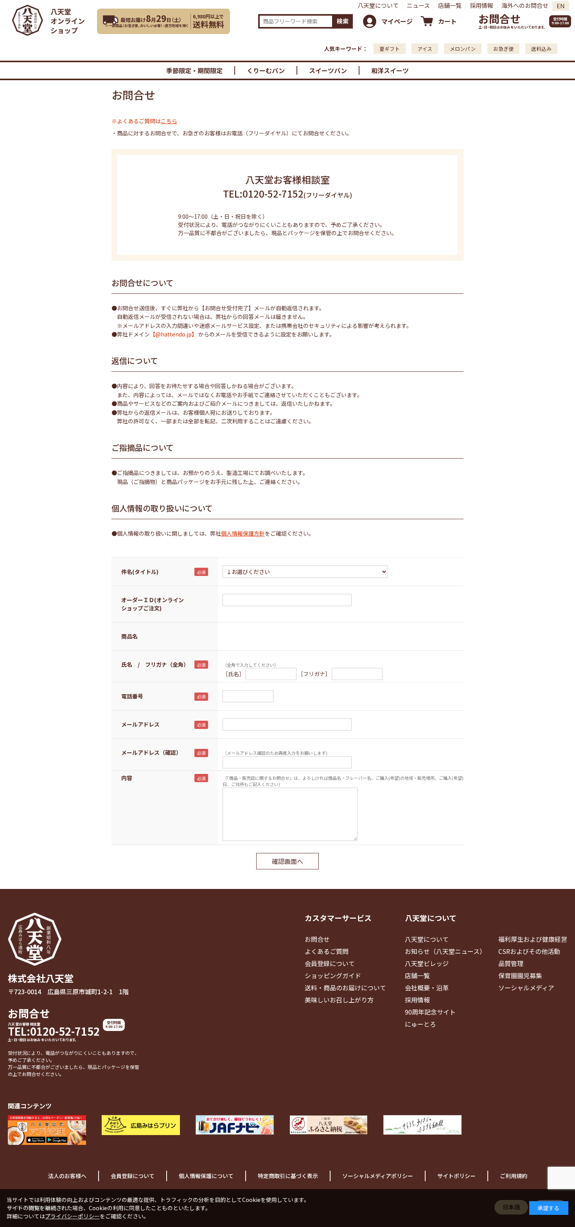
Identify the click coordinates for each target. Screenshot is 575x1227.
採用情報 (481, 5)
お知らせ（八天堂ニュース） (445, 951)
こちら (169, 121)
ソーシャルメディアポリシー (377, 1176)
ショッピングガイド (333, 975)
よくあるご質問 (327, 951)
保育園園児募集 (520, 975)
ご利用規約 (513, 1176)
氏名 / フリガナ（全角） (155, 664)
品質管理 (510, 963)
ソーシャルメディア (526, 987)
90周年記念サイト (430, 1012)
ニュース (418, 5)
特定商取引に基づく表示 (288, 1176)
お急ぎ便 (503, 48)
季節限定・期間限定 (194, 70)
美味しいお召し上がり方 (339, 999)
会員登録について (330, 963)
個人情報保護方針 (243, 533)
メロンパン (463, 48)
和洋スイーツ (390, 70)
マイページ (397, 21)
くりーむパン (266, 70)
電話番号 (132, 696)
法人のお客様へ (67, 1176)
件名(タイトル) (139, 572)
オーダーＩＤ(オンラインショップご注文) (152, 604)
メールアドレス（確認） (151, 752)
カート (447, 21)
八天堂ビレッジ (427, 963)
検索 (343, 21)
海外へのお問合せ (524, 5)
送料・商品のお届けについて (345, 987)
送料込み (541, 48)
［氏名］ (233, 674)
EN (561, 6)
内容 (126, 778)
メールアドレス (140, 724)
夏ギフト (389, 48)
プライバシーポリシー (72, 1216)
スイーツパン (328, 70)
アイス (424, 48)
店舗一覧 (450, 5)
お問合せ (499, 18)
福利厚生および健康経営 (532, 939)
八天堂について (378, 5)
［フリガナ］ (314, 674)
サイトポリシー (456, 1176)
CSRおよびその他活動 (529, 951)
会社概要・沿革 (427, 987)
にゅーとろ (420, 1024)
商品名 (129, 636)
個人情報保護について (206, 1176)
